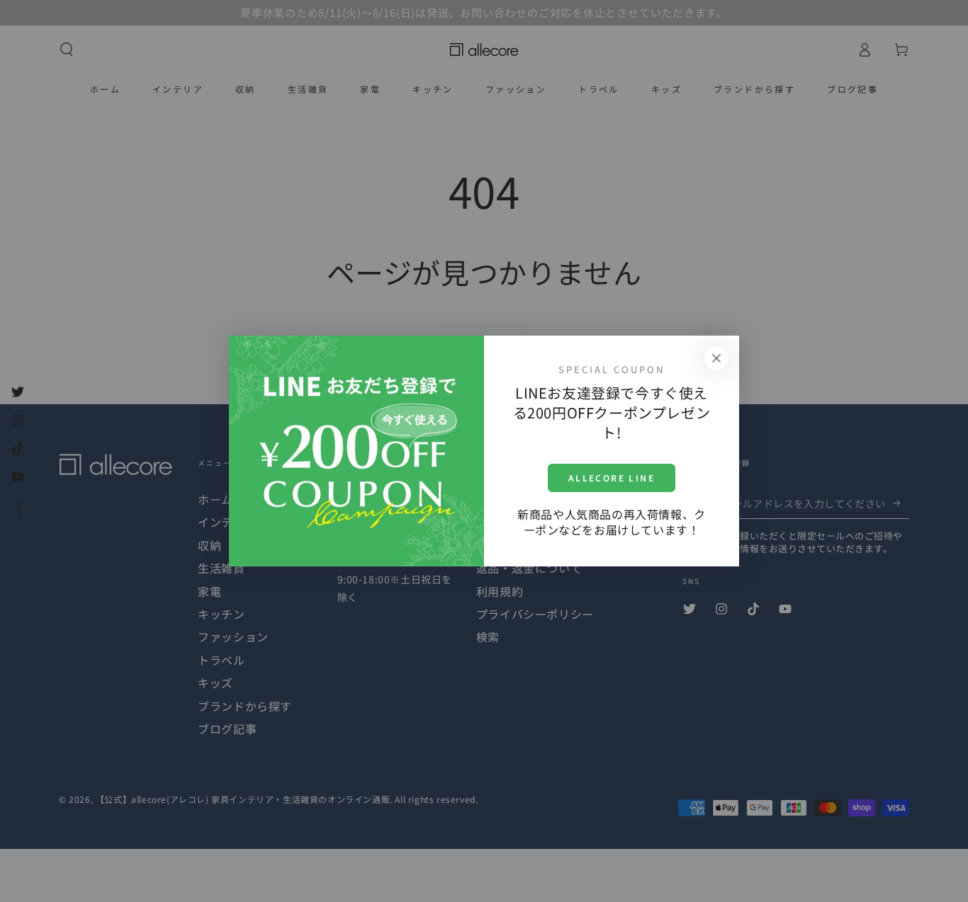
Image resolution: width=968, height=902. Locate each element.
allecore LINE (611, 478)
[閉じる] (716, 358)
